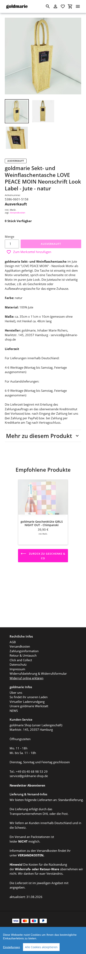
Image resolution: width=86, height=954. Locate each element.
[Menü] (78, 6)
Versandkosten (17, 212)
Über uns (16, 693)
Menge (9, 237)
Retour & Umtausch (23, 655)
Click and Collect (21, 660)
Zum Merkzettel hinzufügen (32, 252)
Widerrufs (22, 869)
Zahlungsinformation (24, 651)
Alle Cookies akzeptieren (41, 947)
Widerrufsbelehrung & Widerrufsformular (38, 673)
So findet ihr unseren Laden (29, 697)
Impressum (17, 669)
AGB (13, 642)
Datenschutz (18, 664)
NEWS (14, 711)
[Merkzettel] (62, 6)
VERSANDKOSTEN (30, 855)
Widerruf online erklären (26, 678)
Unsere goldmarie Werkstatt (29, 706)
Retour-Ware (49, 869)
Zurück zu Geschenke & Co (46, 556)
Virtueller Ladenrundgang (27, 702)
